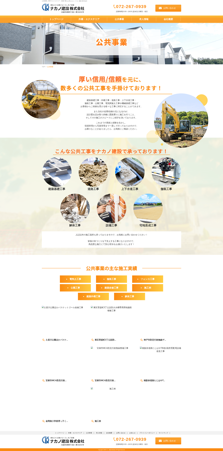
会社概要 (168, 19)
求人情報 (144, 19)
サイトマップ (163, 433)
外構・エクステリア (89, 19)
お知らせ (132, 433)
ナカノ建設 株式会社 (111, 449)
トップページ (56, 19)
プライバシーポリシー (147, 433)
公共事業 (119, 19)
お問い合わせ (120, 433)
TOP (43, 67)
